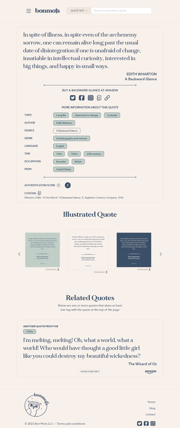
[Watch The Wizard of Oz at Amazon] (150, 372)
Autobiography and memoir (71, 138)
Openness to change (86, 115)
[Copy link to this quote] (107, 97)
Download (51, 269)
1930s (74, 153)
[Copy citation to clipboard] (39, 192)
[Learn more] (58, 185)
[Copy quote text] (99, 97)
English (60, 146)
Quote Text (77, 10)
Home (151, 402)
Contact (150, 414)
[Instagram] (152, 423)
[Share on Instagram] (90, 97)
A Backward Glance (141, 79)
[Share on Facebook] (81, 97)
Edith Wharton (142, 74)
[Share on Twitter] (72, 97)
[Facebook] (145, 423)
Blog (152, 408)
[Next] (161, 254)
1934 (59, 153)
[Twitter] (138, 423)
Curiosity (112, 115)
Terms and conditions (71, 424)
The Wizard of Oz (142, 364)
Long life (61, 115)
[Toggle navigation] (28, 10)
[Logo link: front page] (47, 10)
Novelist (61, 161)
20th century (94, 153)
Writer (78, 161)
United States (63, 169)
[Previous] (19, 254)
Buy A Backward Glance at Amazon (90, 90)
